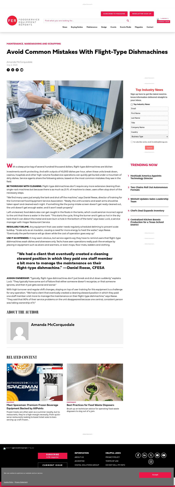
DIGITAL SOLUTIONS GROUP (87, 465)
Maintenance (15, 44)
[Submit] (128, 21)
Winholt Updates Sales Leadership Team (149, 200)
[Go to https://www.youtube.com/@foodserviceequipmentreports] (163, 455)
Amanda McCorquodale (19, 62)
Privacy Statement (21, 482)
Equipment (10, 402)
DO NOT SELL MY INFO (115, 465)
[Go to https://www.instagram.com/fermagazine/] (150, 461)
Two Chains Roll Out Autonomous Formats (149, 188)
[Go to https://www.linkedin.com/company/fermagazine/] (144, 455)
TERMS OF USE (112, 461)
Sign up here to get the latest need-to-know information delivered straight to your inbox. (149, 97)
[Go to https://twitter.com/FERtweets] (150, 455)
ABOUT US (79, 457)
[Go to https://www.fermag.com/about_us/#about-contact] (157, 455)
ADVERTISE (80, 461)
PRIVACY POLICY (113, 457)
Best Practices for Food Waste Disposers (90, 405)
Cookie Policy (8, 482)
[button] (114, 13)
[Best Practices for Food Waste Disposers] (95, 382)
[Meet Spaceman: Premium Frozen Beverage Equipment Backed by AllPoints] (35, 382)
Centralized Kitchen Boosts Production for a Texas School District (147, 222)
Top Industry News (141, 104)
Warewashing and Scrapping (42, 44)
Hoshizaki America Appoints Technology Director (146, 177)
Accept (155, 475)
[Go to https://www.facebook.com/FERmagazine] (138, 455)
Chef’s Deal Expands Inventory (147, 210)
